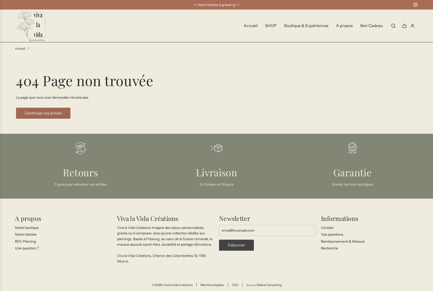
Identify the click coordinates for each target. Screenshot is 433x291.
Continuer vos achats (43, 113)
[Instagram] (415, 4)
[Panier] (404, 25)
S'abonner (236, 245)
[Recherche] (393, 25)
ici (234, 5)
